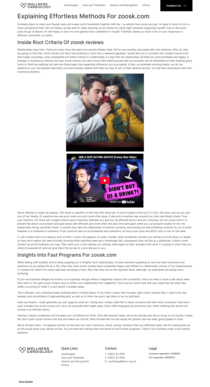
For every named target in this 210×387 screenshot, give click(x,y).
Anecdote (29, 381)
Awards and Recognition (124, 5)
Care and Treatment (93, 5)
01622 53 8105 (116, 357)
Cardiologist (71, 5)
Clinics (146, 5)
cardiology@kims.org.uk (122, 361)
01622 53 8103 (116, 353)
